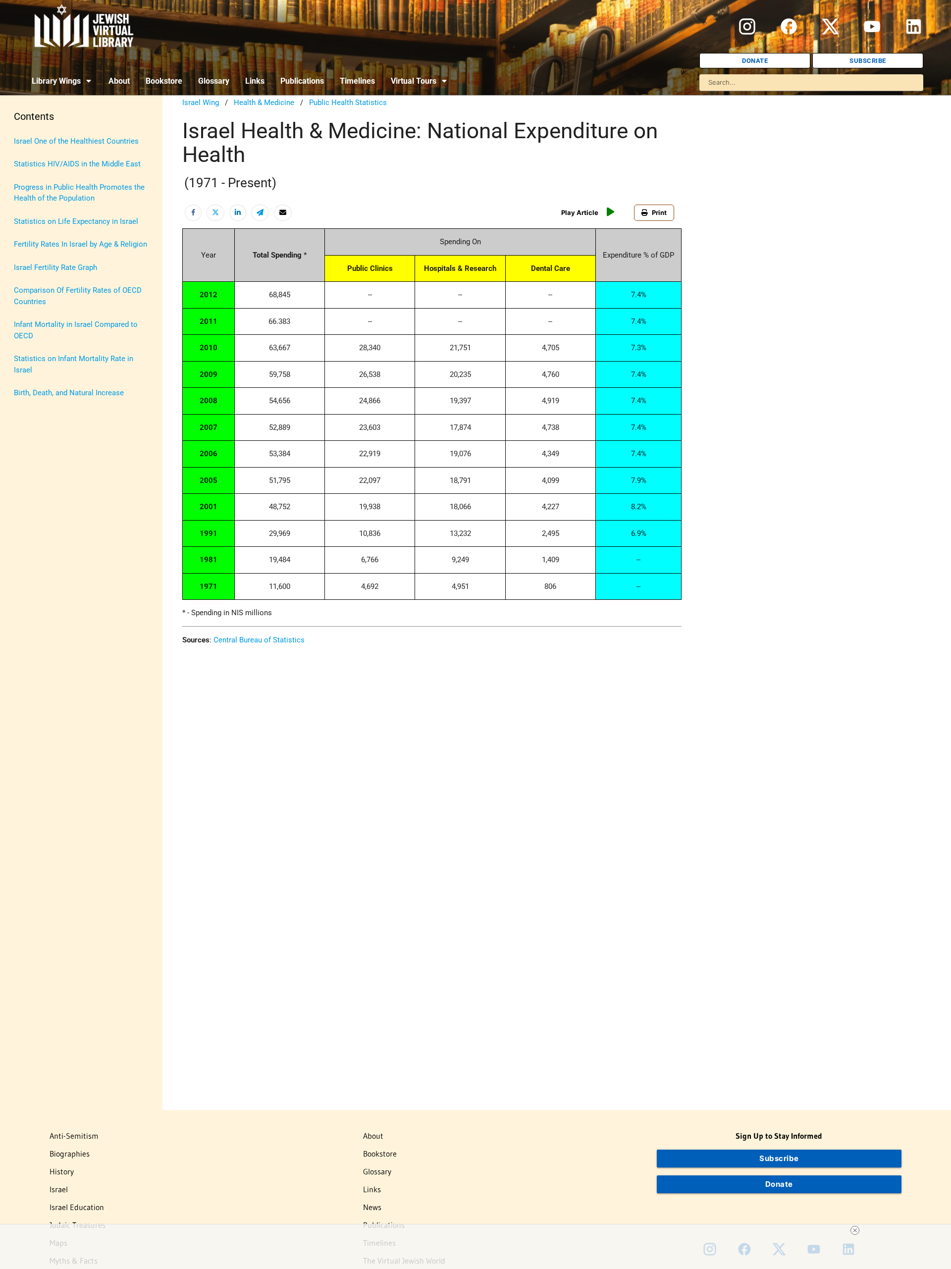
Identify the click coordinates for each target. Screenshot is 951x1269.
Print (659, 212)
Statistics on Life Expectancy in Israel (76, 221)
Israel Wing (200, 102)
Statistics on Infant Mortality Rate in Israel (73, 364)
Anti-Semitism (74, 1136)
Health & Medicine (264, 102)
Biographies (70, 1154)
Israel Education (77, 1207)
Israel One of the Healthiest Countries (76, 141)
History (62, 1171)
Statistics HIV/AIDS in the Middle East (77, 163)
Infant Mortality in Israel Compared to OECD (76, 330)
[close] (854, 1230)
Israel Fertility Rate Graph (55, 267)
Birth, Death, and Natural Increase (69, 392)
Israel (59, 1189)
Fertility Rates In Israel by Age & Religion (80, 244)
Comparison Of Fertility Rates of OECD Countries (78, 296)
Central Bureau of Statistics (259, 639)
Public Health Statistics (348, 102)
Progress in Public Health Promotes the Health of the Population (79, 193)
